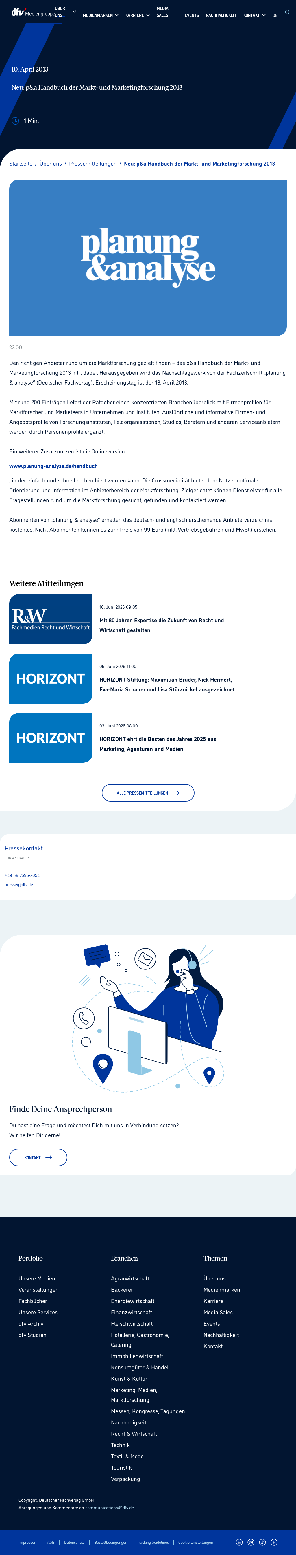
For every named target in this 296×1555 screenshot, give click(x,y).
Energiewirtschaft (132, 1300)
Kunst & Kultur (129, 1378)
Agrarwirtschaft (130, 1278)
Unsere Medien (36, 1278)
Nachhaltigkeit (128, 1422)
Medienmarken (222, 1289)
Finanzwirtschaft (131, 1312)
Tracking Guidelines (153, 1542)
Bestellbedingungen (110, 1542)
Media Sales (218, 1312)
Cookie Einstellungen (195, 1542)
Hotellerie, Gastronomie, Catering (140, 1339)
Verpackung (125, 1478)
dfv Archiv (30, 1323)
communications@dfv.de (109, 1507)
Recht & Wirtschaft (134, 1433)
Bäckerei (121, 1289)
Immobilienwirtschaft (137, 1355)
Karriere (213, 1300)
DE (275, 15)
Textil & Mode (127, 1456)
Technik (120, 1444)
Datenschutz (74, 1542)
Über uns (215, 1278)
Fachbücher (32, 1300)
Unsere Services (38, 1312)
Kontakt (213, 1346)
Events (212, 1323)
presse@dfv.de (19, 884)
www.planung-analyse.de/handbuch (53, 465)
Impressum (28, 1542)
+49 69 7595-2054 (22, 875)
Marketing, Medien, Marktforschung (134, 1394)
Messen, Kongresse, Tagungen (148, 1410)
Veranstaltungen (38, 1289)
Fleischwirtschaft (132, 1323)
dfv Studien (32, 1334)
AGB (51, 1542)
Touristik (121, 1467)
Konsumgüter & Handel (140, 1367)
